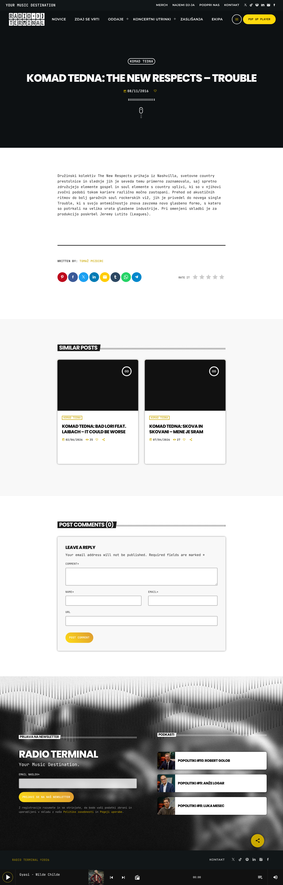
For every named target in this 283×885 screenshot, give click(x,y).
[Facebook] (274, 5)
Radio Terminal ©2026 (31, 860)
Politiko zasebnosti (78, 812)
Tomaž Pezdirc (91, 261)
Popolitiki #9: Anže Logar (201, 783)
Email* (153, 592)
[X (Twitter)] (245, 5)
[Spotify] (257, 5)
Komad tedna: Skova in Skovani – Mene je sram (176, 429)
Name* (69, 592)
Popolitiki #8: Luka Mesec (201, 805)
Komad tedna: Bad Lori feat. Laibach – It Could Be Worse (94, 429)
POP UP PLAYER (259, 19)
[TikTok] (251, 5)
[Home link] (27, 19)
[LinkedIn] (263, 5)
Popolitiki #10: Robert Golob (204, 760)
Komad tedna (141, 61)
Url (68, 612)
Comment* (72, 564)
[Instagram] (268, 5)
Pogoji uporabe (111, 812)
